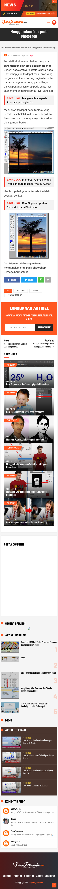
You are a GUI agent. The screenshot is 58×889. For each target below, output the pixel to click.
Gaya (23, 658)
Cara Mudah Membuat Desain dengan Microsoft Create (37, 742)
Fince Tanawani (17, 831)
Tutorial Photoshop (15, 295)
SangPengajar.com (36, 882)
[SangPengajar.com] (29, 869)
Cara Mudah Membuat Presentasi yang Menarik (38, 772)
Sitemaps (7, 876)
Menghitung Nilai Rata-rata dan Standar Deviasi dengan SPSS (36, 689)
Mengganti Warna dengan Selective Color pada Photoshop (26, 466)
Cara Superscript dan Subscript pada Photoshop (27, 384)
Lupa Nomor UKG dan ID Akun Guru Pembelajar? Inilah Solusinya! (35, 705)
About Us (18, 876)
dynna (13, 819)
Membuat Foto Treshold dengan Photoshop (25, 439)
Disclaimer (50, 876)
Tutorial (36, 290)
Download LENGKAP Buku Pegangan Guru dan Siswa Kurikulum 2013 (39, 643)
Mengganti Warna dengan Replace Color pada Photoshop (26, 494)
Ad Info (39, 876)
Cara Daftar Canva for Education (35, 786)
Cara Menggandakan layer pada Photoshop (25, 412)
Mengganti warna (13, 448)
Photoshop (20, 290)
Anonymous (16, 809)
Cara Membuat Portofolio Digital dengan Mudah (38, 757)
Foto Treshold (12, 420)
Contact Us (29, 876)
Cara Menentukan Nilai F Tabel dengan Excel (38, 673)
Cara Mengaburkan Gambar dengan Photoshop (26, 522)
